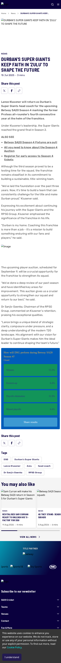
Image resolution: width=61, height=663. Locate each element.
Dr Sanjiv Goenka (13, 472)
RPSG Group (35, 472)
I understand (12, 657)
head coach (44, 466)
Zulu (29, 466)
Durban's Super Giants (27, 459)
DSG (6, 459)
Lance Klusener (12, 466)
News (13, 13)
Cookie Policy (14, 647)
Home (3, 13)
